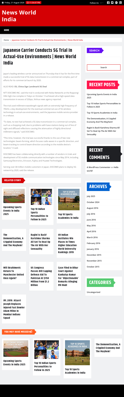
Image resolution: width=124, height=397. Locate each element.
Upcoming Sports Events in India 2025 (12, 210)
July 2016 (91, 214)
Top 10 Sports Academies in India (68, 216)
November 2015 (94, 260)
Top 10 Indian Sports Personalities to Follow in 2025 (39, 214)
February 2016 (93, 243)
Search (94, 50)
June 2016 (91, 219)
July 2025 (91, 196)
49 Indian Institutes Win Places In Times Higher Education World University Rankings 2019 (67, 243)
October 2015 (93, 266)
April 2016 (91, 231)
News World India (19, 16)
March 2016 (92, 237)
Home (6, 30)
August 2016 (92, 208)
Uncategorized (93, 292)
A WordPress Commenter (98, 167)
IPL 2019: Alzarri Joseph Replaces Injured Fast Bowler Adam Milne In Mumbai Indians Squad (14, 309)
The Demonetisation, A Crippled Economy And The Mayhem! (13, 240)
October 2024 (93, 202)
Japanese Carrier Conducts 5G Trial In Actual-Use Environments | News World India (47, 40)
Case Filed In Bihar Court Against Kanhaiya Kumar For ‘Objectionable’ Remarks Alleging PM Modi (68, 276)
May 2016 (91, 225)
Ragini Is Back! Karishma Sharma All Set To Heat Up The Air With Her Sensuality (40, 242)
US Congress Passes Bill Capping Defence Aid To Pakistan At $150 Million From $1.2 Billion (41, 276)
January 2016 (93, 249)
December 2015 (94, 255)
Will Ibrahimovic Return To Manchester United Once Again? (13, 273)
